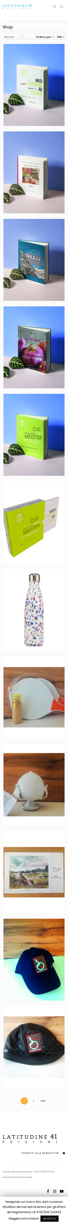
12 (22, 37)
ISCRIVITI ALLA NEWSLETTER (42, 1153)
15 (27, 37)
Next (43, 1100)
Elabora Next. (25, 1177)
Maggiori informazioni (24, 1218)
